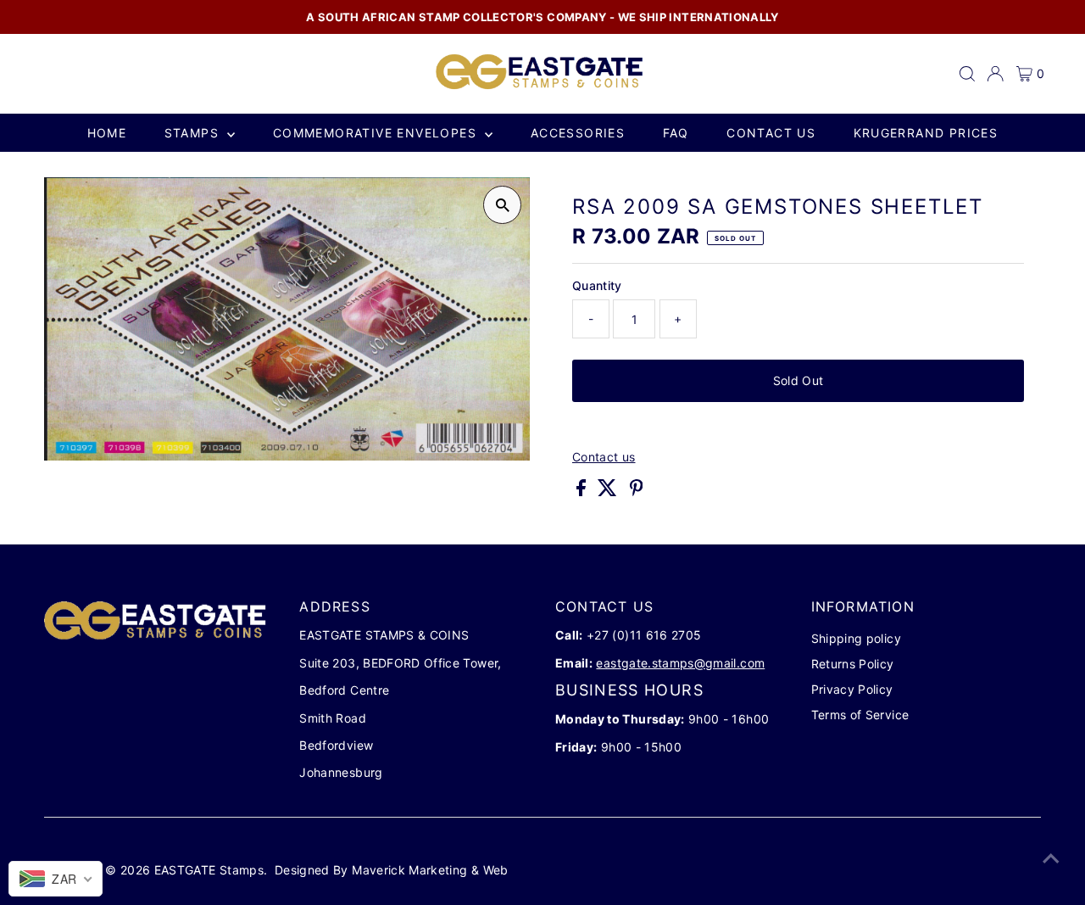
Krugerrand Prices (926, 133)
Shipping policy (856, 638)
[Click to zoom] (502, 205)
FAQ (676, 133)
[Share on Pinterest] (636, 491)
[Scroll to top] (1051, 858)
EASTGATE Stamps (209, 870)
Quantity (597, 285)
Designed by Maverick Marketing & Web (392, 870)
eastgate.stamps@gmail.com (680, 663)
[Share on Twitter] (609, 491)
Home (107, 133)
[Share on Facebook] (582, 491)
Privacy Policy (852, 689)
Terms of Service (860, 714)
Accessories (578, 133)
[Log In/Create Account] (995, 73)
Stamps (194, 133)
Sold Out (798, 380)
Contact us (770, 133)
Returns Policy (852, 663)
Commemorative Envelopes (377, 133)
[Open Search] (967, 73)
